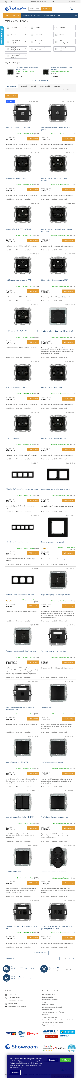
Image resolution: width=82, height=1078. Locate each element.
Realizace (45, 1015)
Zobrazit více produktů (39, 80)
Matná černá (10, 148)
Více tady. (19, 1067)
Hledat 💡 (46, 8)
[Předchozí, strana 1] (61, 958)
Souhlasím (65, 1060)
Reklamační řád (47, 1010)
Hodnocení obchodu (38, 1)
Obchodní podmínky (48, 1005)
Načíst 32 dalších (40, 953)
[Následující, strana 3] (69, 958)
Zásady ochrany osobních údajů (52, 1007)
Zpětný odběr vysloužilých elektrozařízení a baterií (57, 1020)
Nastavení (15, 1073)
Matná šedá (27, 148)
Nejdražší (33, 86)
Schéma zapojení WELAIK (50, 1017)
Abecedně (57, 86)
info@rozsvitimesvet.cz (15, 995)
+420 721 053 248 (14, 998)
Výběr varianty (33, 139)
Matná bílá (19, 148)
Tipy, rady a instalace (48, 1025)
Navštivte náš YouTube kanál (17, 1007)
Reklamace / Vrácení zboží (50, 1000)
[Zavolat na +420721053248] (8, 1)
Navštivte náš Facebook (15, 1001)
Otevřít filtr (11, 96)
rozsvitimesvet (12, 1004)
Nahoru (11, 958)
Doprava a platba (47, 997)
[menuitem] (12, 15)
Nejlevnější (23, 86)
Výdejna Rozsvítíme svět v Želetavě (53, 1012)
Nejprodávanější (45, 86)
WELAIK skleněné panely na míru (52, 1022)
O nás (44, 1002)
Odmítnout (53, 1060)
